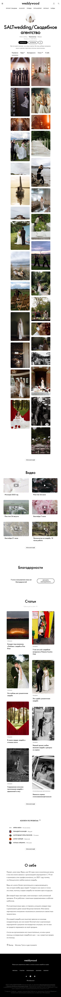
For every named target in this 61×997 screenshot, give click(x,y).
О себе (47, 53)
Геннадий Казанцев (20, 831)
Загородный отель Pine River (22, 835)
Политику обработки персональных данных (17, 986)
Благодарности (31, 53)
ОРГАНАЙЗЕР (38, 8)
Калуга (40, 36)
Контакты (38, 970)
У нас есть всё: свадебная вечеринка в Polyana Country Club (42, 652)
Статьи (40, 53)
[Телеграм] (26, 976)
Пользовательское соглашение (47, 984)
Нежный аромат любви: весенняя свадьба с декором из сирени (42, 747)
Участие (22, 970)
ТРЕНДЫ (29, 8)
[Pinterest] (34, 976)
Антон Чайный (18, 839)
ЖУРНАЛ (46, 8)
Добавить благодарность (46, 580)
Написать (23, 42)
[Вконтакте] (30, 976)
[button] (58, 3)
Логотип (46, 970)
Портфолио (15, 53)
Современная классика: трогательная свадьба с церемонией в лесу (15, 789)
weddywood (30, 960)
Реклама (15, 970)
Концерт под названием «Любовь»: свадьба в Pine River (16, 646)
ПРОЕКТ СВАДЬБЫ (11, 8)
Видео (23, 53)
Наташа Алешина (19, 842)
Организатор (32, 37)
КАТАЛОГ (22, 8)
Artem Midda (17, 827)
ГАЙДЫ (53, 8)
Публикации (30, 970)
